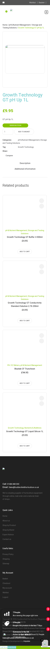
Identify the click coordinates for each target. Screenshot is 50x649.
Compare (9, 155)
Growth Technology (26, 147)
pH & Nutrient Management (20, 25)
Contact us (7, 539)
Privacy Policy (8, 554)
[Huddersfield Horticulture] (25, 13)
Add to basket (24, 132)
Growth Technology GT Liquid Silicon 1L (24, 431)
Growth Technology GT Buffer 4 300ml (25, 237)
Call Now (3, 647)
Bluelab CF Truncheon (24, 368)
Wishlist (6, 592)
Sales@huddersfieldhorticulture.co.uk (24, 487)
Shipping (6, 559)
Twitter (22, 151)
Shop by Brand (8, 530)
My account (7, 588)
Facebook (19, 151)
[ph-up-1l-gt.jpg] (25, 59)
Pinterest (25, 151)
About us (6, 520)
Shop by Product (9, 525)
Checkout (6, 583)
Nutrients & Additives (32, 428)
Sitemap (6, 563)
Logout (5, 597)
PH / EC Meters (13, 365)
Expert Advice (8, 534)
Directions (11, 647)
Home (5, 25)
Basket (5, 578)
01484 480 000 (13, 484)
